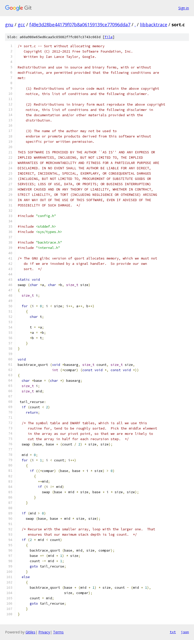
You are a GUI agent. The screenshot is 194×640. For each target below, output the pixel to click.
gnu (9, 24)
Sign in (183, 8)
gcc (21, 24)
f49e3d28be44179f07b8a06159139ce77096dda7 (79, 24)
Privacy (44, 632)
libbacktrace (153, 24)
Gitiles (30, 632)
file (109, 37)
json (185, 632)
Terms (58, 632)
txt (173, 632)
